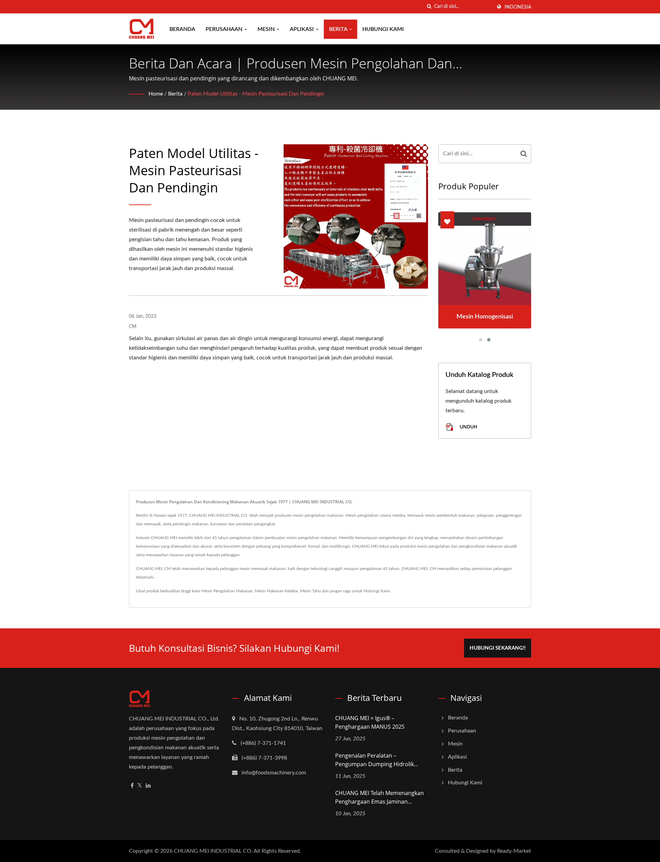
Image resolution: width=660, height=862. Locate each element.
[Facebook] (132, 786)
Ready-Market (514, 851)
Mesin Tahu (310, 591)
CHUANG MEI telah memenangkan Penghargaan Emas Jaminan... (379, 797)
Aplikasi (302, 29)
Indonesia (518, 7)
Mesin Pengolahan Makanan (227, 591)
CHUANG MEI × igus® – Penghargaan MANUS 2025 (370, 722)
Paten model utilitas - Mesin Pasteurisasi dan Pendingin (256, 94)
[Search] (524, 154)
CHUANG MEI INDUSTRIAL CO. (213, 851)
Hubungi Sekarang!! (498, 648)
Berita (339, 29)
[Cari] (429, 6)
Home (155, 94)
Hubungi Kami (383, 29)
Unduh (467, 427)
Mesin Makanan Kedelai (276, 591)
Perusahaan (225, 29)
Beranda (182, 29)
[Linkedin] (148, 786)
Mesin (266, 29)
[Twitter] (139, 786)
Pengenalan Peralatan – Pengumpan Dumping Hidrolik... (376, 760)
